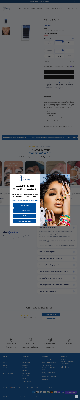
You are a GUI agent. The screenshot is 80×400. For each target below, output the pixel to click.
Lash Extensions (25, 210)
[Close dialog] (68, 176)
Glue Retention (24, 205)
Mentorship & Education (25, 221)
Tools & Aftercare (25, 216)
